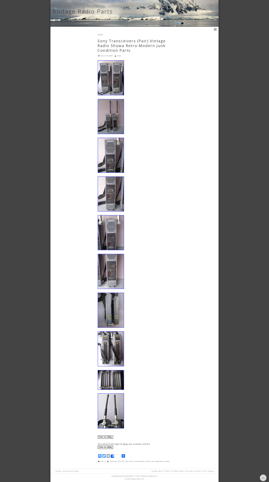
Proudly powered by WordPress (123, 476)
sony (100, 34)
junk (119, 461)
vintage (167, 461)
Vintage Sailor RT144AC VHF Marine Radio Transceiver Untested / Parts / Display (184, 471)
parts (127, 461)
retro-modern (139, 461)
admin (119, 56)
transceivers (159, 461)
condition (113, 461)
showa (147, 461)
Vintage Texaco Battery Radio (66, 471)
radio (132, 461)
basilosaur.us (152, 476)
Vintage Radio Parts (83, 11)
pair (123, 461)
